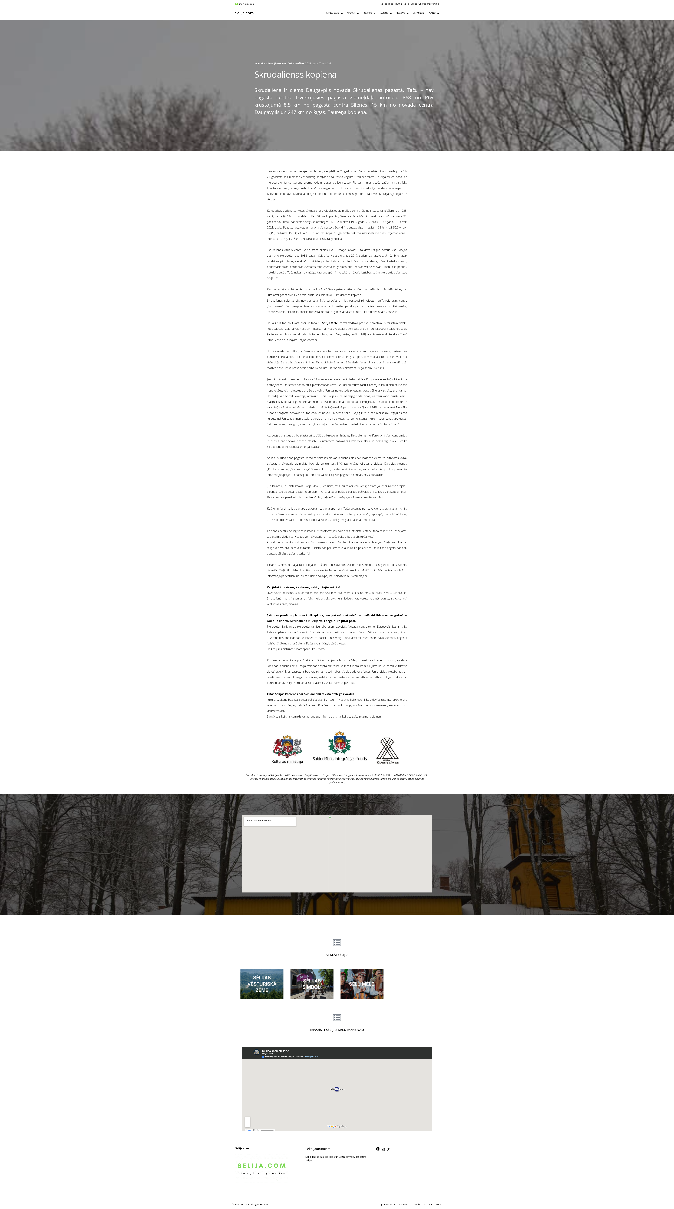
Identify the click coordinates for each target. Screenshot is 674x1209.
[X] (388, 1150)
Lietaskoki (418, 12)
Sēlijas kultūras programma (425, 3)
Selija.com (244, 13)
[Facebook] (378, 1150)
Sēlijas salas (387, 3)
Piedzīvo (400, 12)
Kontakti (416, 1204)
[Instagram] (383, 1150)
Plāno (432, 12)
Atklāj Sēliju (332, 12)
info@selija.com (247, 4)
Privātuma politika (433, 1204)
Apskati (351, 12)
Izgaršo (367, 12)
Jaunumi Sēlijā (402, 3)
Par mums (404, 1204)
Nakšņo (384, 12)
